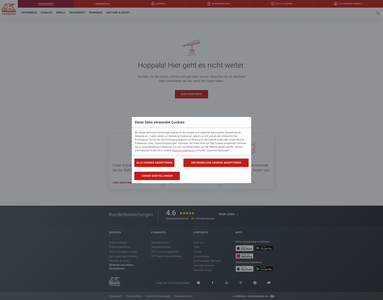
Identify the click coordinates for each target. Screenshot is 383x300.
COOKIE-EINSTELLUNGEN (157, 175)
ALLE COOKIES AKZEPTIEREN (154, 162)
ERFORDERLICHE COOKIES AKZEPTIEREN (216, 162)
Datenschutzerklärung (183, 150)
